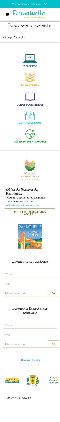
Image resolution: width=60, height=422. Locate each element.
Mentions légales (19, 398)
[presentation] (5, 4)
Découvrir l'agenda (30, 359)
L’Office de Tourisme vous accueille (30, 213)
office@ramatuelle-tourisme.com (22, 205)
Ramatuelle (29, 14)
